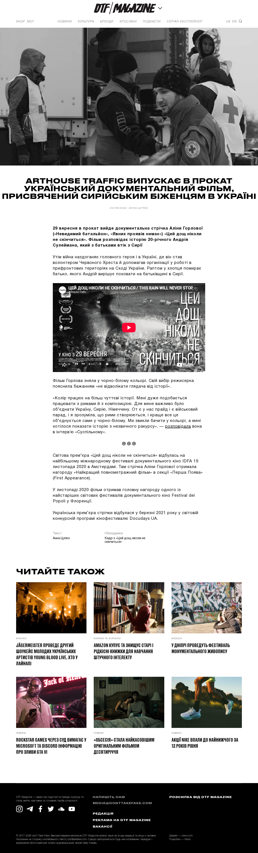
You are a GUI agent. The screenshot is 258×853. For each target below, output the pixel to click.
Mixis (187, 839)
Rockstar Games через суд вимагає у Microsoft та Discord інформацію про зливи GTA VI (51, 746)
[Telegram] (30, 809)
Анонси (21, 639)
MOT (30, 21)
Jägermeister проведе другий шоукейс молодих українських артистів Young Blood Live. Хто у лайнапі (47, 654)
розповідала (178, 426)
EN (234, 21)
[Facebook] (40, 809)
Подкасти (152, 21)
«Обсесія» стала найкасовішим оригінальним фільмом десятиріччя (124, 746)
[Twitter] (51, 809)
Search (240, 21)
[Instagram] (19, 809)
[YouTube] (72, 809)
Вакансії (102, 827)
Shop (20, 21)
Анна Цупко (138, 208)
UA (228, 21)
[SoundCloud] (61, 809)
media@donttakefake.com (122, 803)
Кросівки (128, 21)
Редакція (103, 814)
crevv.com (187, 836)
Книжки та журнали (107, 639)
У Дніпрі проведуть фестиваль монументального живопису (201, 648)
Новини (65, 21)
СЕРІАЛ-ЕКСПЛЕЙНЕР (185, 21)
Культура (86, 21)
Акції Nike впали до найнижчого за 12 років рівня (205, 743)
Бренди (107, 21)
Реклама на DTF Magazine (122, 820)
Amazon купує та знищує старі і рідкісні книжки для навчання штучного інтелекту (123, 651)
